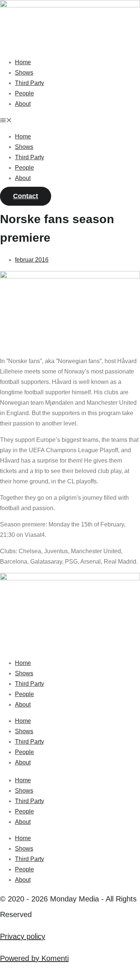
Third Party (29, 83)
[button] (70, 120)
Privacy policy (22, 936)
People (24, 93)
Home (23, 62)
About (23, 104)
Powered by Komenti (34, 958)
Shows (24, 72)
